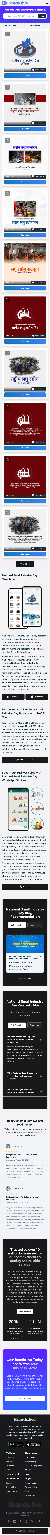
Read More (34, 925)
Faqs (27, 1474)
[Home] (15, 3)
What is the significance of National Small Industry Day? (20, 1091)
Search (42, 16)
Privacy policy (31, 1483)
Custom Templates (33, 1466)
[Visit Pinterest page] (34, 1521)
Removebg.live (11, 1491)
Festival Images (31, 1461)
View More (25, 564)
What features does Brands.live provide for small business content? (22, 1076)
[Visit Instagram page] (28, 1521)
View (29, 51)
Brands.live (25, 1419)
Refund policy (31, 1487)
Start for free (25, 1312)
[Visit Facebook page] (10, 1521)
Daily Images (30, 1457)
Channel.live (10, 1487)
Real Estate (10, 1461)
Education (9, 1466)
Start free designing (25, 1531)
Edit (19, 51)
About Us (29, 1470)
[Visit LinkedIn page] (16, 1521)
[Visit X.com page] (22, 1521)
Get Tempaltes (17, 925)
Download (25, 75)
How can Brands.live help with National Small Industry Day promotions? (21, 1039)
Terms (27, 1491)
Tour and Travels (12, 1474)
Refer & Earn (30, 1495)
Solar (7, 1470)
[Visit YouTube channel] (39, 1521)
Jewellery (9, 1457)
